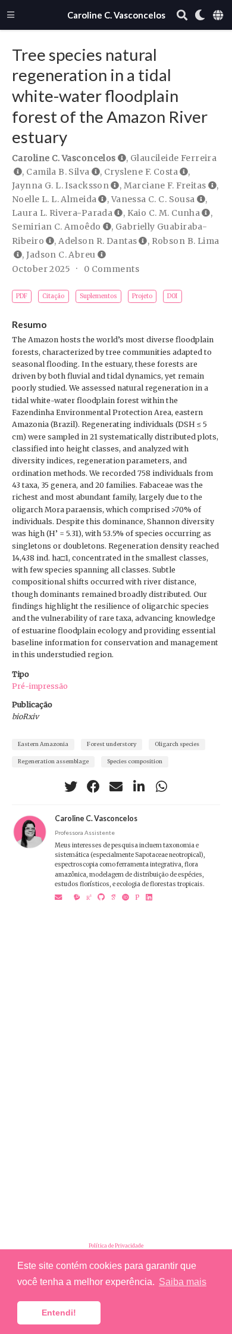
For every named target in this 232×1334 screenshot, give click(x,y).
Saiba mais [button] (182, 1282)
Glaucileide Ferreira (173, 158)
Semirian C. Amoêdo (56, 226)
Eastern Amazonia (43, 744)
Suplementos (98, 296)
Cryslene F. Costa (141, 171)
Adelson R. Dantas (97, 241)
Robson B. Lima (186, 241)
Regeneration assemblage (53, 761)
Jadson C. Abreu (60, 254)
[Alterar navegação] (10, 14)
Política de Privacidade (116, 1246)
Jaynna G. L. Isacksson (60, 185)
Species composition (134, 761)
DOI (172, 296)
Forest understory (111, 744)
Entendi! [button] (59, 1312)
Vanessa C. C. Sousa (153, 199)
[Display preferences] (200, 15)
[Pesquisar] (182, 15)
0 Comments (111, 269)
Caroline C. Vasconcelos (116, 15)
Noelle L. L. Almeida (54, 199)
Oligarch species (177, 744)
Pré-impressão (40, 686)
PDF (21, 296)
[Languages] (219, 15)
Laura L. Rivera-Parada (62, 213)
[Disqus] (116, 1060)
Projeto (142, 296)
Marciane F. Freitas (165, 185)
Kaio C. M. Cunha (163, 213)
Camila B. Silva (57, 171)
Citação (53, 296)
